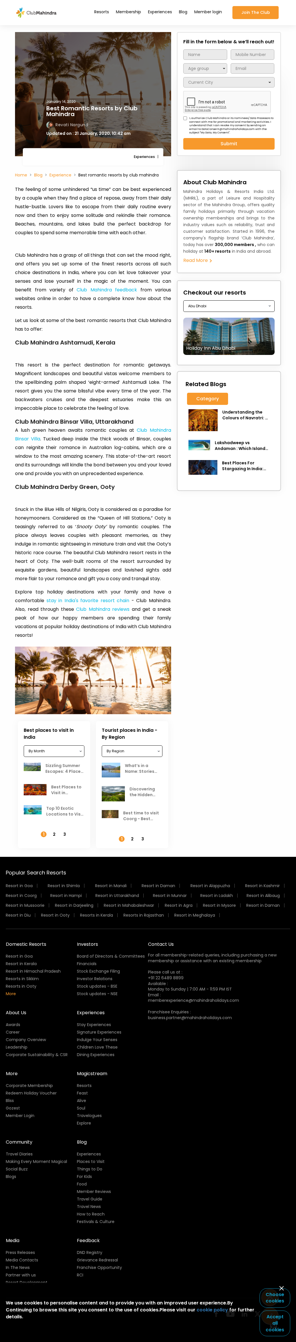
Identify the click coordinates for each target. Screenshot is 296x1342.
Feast (82, 1093)
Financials (87, 964)
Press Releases (20, 1252)
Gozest (13, 1108)
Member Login (20, 1115)
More (11, 994)
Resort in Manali (111, 886)
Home (21, 175)
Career (13, 1032)
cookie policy (212, 1309)
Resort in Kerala (21, 964)
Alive (81, 1100)
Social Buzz (17, 1169)
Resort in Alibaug (263, 895)
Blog (183, 12)
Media (12, 1240)
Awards (13, 1025)
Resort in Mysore (219, 905)
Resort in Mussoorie (25, 905)
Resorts (101, 12)
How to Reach (91, 1214)
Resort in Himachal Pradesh (33, 971)
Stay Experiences (94, 1025)
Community (19, 1142)
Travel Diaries (19, 1154)
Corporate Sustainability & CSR (37, 1055)
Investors (87, 944)
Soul (81, 1108)
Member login (208, 12)
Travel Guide (89, 1199)
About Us (16, 1012)
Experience (60, 175)
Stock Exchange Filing (98, 971)
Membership (128, 12)
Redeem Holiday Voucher (31, 1093)
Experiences (160, 12)
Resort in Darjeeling (74, 905)
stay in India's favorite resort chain (88, 600)
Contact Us (161, 944)
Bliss (10, 1100)
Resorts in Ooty (21, 986)
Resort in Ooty (55, 915)
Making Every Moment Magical (36, 1161)
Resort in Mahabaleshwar (129, 905)
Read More (196, 260)
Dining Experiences (95, 1055)
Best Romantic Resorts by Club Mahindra (92, 111)
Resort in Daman (158, 886)
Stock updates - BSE (97, 986)
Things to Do (89, 1169)
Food (82, 1184)
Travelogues (89, 1115)
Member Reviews (94, 1191)
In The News (18, 1267)
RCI (80, 1275)
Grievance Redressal (97, 1260)
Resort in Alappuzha (210, 886)
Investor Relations (94, 979)
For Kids (84, 1176)
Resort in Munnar (170, 895)
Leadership (16, 1047)
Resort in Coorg (21, 895)
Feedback (88, 1240)
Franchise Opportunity (99, 1267)
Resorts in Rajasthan (143, 915)
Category (207, 398)
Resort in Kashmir (262, 886)
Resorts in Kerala (96, 915)
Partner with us (21, 1275)
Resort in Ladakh (216, 895)
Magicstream (92, 1073)
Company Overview (26, 1040)
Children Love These (97, 1047)
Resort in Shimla (64, 886)
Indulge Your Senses (97, 1040)
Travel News (89, 1206)
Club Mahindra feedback (107, 289)
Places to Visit (91, 1161)
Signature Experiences (99, 1032)
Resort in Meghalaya (194, 915)
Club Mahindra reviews (103, 609)
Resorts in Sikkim (22, 979)
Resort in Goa (19, 886)
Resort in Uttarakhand (117, 895)
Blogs (11, 1176)
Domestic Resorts (26, 944)
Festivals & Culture (95, 1221)
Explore (84, 1123)
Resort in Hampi (66, 895)
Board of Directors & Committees (111, 956)
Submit (229, 143)
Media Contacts (22, 1260)
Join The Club (255, 12)
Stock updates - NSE (97, 994)
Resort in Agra (179, 905)
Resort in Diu (18, 915)
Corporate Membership (29, 1085)
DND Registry (89, 1252)
